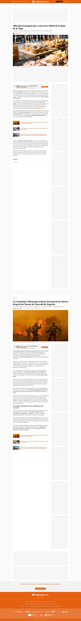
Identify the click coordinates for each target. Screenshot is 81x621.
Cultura (47, 601)
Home (14, 5)
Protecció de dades (37, 606)
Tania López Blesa (18, 33)
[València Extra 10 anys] (40, 595)
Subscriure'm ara (40, 588)
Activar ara (44, 86)
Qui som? (26, 606)
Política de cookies (46, 606)
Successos (51, 601)
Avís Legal (31, 606)
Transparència (57, 606)
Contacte (22, 606)
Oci (13, 23)
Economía (39, 601)
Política (35, 601)
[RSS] (23, 1)
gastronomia (16, 162)
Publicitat (52, 606)
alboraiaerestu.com (40, 108)
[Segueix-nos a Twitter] (20, 1)
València (26, 601)
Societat (43, 601)
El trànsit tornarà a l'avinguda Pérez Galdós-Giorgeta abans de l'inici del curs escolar (34, 129)
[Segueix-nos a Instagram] (22, 1)
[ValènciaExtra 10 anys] (40, 1)
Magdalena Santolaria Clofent (17, 308)
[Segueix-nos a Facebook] (19, 1)
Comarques (31, 601)
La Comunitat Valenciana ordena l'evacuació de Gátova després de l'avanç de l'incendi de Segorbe (33, 123)
